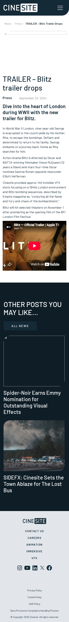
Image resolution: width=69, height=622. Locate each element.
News (7, 23)
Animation (34, 544)
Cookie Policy (35, 597)
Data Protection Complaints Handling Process (34, 610)
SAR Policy (34, 603)
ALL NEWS (20, 326)
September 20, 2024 (33, 98)
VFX (34, 558)
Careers (35, 537)
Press (18, 23)
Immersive (34, 551)
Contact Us (34, 531)
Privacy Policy (34, 590)
